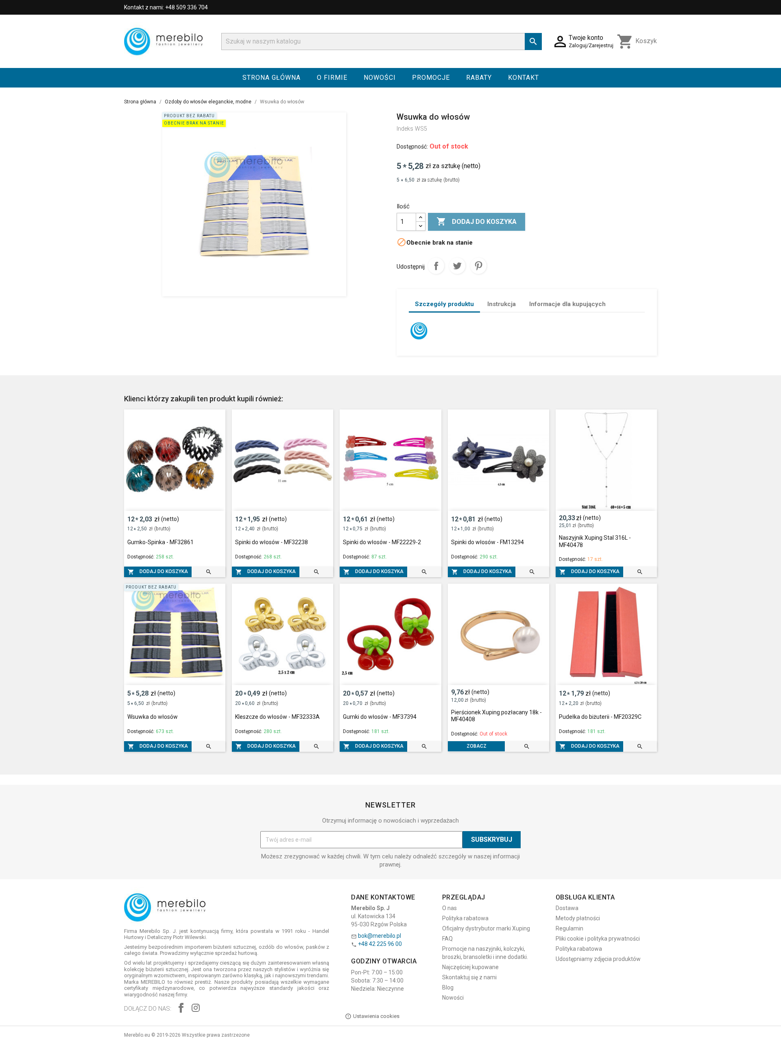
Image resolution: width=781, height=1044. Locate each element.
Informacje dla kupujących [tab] (567, 304)
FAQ (447, 938)
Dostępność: (412, 146)
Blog (448, 987)
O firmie (332, 77)
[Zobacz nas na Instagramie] (196, 1009)
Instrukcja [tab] (501, 304)
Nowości (380, 77)
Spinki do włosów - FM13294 (487, 542)
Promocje (431, 77)
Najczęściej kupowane (470, 967)
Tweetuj (457, 266)
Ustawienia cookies (376, 1016)
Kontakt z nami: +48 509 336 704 (166, 7)
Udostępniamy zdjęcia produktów (598, 959)
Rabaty (479, 77)
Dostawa (567, 908)
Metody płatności (578, 918)
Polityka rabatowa (465, 918)
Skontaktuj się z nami (469, 977)
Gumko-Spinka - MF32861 (160, 542)
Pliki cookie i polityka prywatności (598, 938)
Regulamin (569, 928)
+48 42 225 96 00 (380, 944)
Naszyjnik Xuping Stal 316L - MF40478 (595, 541)
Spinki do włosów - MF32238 (271, 542)
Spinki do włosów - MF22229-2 (382, 542)
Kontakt (523, 77)
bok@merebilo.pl (379, 935)
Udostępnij (436, 266)
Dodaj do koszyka (476, 221)
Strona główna (271, 77)
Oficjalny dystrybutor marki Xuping (486, 928)
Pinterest (478, 266)
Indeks (405, 128)
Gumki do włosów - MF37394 (380, 717)
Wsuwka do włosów (152, 717)
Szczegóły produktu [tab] (444, 304)
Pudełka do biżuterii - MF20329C (600, 717)
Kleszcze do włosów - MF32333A (277, 717)
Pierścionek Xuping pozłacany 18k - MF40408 (496, 716)
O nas (449, 908)
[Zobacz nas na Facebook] (181, 1009)
